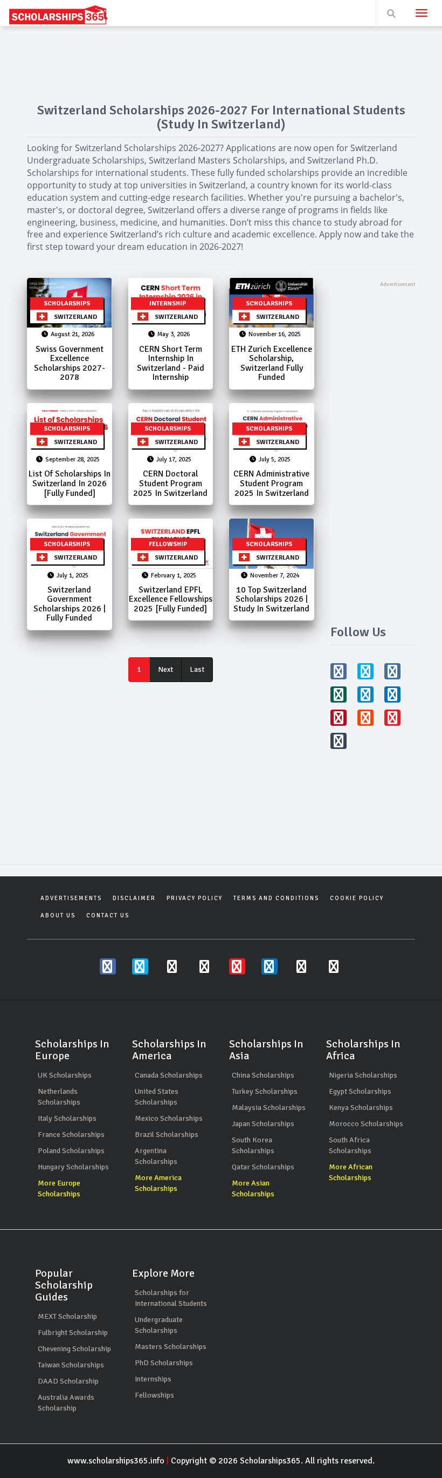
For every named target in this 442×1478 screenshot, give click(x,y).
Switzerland (72, 317)
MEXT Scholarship (67, 1316)
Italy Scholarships (67, 1118)
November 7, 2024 (274, 575)
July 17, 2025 (173, 459)
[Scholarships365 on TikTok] (334, 966)
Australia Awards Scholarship (66, 1403)
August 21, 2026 (72, 334)
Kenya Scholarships (361, 1107)
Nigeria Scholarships (363, 1075)
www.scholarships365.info (115, 1460)
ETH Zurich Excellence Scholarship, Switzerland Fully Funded (271, 363)
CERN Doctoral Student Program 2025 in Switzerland (170, 483)
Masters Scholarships (170, 1346)
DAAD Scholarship (68, 1381)
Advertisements (71, 898)
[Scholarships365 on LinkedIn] (269, 966)
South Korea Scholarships (253, 1145)
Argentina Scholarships (156, 1156)
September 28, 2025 (72, 459)
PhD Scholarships (164, 1362)
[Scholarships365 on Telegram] (301, 966)
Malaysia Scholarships (269, 1107)
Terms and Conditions (276, 898)
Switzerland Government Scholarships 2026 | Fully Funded (69, 604)
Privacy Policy (195, 898)
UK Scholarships (65, 1075)
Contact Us (107, 915)
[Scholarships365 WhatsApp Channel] (204, 966)
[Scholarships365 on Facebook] (107, 966)
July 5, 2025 (275, 459)
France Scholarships (71, 1134)
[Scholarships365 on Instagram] (172, 966)
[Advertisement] (373, 450)
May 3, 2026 (173, 334)
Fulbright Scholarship (73, 1332)
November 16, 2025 (274, 334)
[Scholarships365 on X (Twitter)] (140, 966)
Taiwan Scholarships (71, 1365)
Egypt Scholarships (360, 1091)
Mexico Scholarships (169, 1118)
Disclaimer (134, 898)
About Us (57, 915)
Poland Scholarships (71, 1150)
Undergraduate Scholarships (159, 1325)
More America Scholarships (158, 1183)
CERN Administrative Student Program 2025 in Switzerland (271, 483)
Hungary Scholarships (73, 1166)
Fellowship (168, 544)
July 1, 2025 (72, 575)
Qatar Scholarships (263, 1166)
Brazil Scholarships (166, 1134)
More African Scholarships (350, 1172)
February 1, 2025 (173, 575)
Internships (153, 1379)
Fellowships (154, 1395)
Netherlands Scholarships (59, 1097)
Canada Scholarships (169, 1075)
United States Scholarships (156, 1097)
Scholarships (67, 303)
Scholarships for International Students (171, 1298)
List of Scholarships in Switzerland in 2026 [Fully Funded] (69, 483)
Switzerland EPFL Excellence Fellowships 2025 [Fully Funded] (170, 599)
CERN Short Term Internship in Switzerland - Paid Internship (170, 363)
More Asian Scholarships (253, 1188)
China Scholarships (263, 1075)
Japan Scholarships (263, 1123)
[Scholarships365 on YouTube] (237, 966)
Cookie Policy (357, 898)
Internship (167, 303)
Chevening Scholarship (74, 1348)
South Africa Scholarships (350, 1145)
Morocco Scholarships (366, 1123)
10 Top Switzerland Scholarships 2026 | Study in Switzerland (271, 599)
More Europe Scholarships (59, 1188)
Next (165, 669)
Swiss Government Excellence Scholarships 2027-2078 (69, 363)
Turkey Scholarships (265, 1091)
